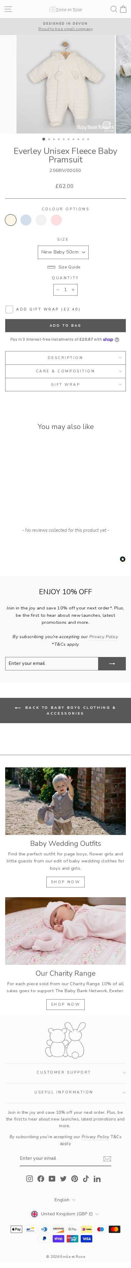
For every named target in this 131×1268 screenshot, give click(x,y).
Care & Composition (65, 371)
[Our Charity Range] (65, 931)
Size (63, 239)
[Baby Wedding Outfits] (65, 801)
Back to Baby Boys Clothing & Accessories (69, 710)
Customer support (64, 1072)
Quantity (65, 277)
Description (65, 357)
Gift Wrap (65, 384)
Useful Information (64, 1092)
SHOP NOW (65, 881)
